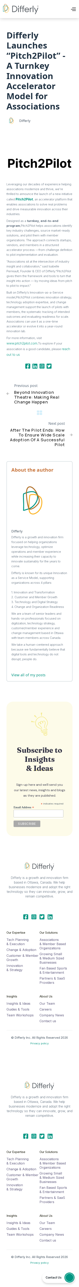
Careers (46, 1009)
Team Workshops (20, 1015)
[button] (66, 9)
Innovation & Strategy (14, 968)
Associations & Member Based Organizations (53, 944)
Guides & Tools (17, 1009)
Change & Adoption (21, 950)
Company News (52, 1015)
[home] (20, 9)
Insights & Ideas (18, 1003)
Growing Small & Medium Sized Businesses (52, 958)
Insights (11, 996)
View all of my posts (28, 674)
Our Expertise (15, 932)
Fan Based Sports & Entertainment (53, 970)
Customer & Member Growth (22, 958)
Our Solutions (49, 932)
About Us (46, 996)
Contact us (48, 1021)
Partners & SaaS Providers (52, 980)
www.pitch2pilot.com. (22, 343)
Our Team (47, 1003)
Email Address (24, 807)
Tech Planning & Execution (17, 942)
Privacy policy (39, 1043)
